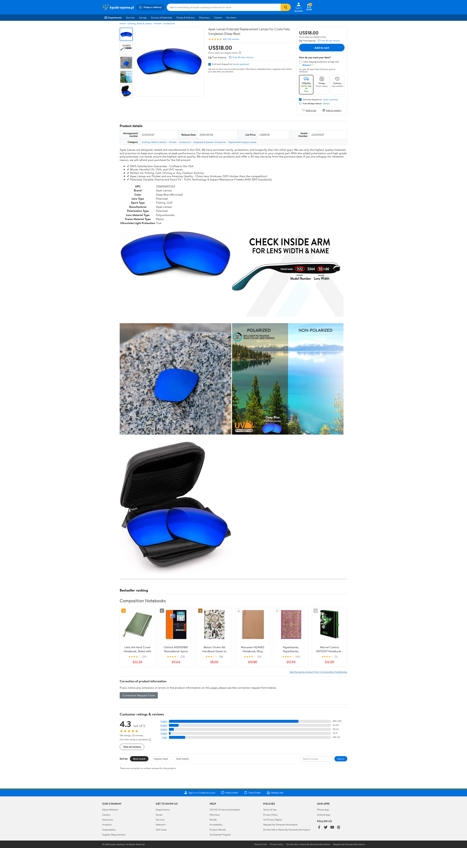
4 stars (163, 725)
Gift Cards (161, 829)
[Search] (286, 7)
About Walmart (110, 809)
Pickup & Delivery (185, 17)
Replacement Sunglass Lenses (242, 142)
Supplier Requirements (114, 834)
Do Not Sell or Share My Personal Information (286, 829)
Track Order (254, 792)
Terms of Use (270, 809)
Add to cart (321, 48)
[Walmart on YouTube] (332, 827)
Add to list (311, 110)
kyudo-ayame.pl (241, 64)
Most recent (139, 758)
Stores (159, 814)
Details (326, 103)
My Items (231, 17)
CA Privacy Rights (272, 819)
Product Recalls (218, 829)
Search (340, 758)
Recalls (213, 819)
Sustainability (109, 829)
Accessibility (216, 824)
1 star (164, 737)
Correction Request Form (139, 695)
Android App (323, 814)
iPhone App (323, 809)
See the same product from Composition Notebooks (318, 672)
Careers (218, 17)
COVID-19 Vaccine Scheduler (225, 809)
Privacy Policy (270, 814)
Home (123, 23)
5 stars (164, 721)
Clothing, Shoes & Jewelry (140, 23)
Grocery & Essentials (161, 17)
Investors (106, 824)
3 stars (164, 729)
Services (130, 17)
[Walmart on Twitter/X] (326, 827)
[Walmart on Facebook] (319, 827)
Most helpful (182, 758)
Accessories (169, 23)
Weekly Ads (277, 792)
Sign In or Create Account (201, 792)
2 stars (164, 733)
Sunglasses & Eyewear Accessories (209, 142)
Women (157, 23)
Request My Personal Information (280, 824)
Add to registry (333, 110)
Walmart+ (161, 824)
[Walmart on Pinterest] (339, 827)
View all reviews (132, 746)
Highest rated (161, 758)
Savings (142, 17)
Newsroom (107, 819)
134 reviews (233, 39)
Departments (115, 17)
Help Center (231, 792)
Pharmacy (204, 17)
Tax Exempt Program (220, 834)
